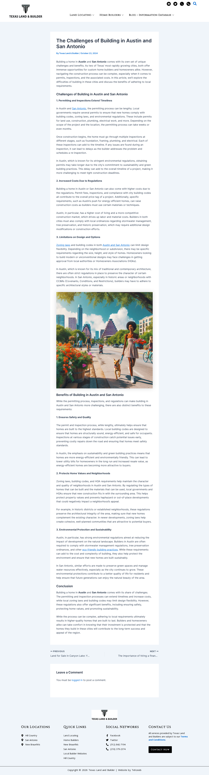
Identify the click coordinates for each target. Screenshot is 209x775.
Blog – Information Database (150, 15)
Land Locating (80, 15)
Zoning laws (63, 245)
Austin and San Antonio (116, 245)
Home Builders (110, 15)
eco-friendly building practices (100, 549)
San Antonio (79, 108)
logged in (77, 680)
